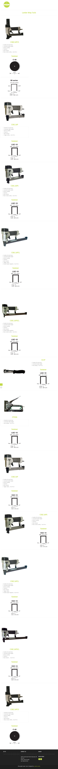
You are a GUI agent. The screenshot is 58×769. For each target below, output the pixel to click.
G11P (43, 360)
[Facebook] (41, 759)
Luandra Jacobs (37, 766)
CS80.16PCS (14, 42)
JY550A (14, 417)
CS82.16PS (43, 515)
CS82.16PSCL (14, 649)
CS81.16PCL (15, 253)
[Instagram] (39, 759)
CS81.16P (14, 125)
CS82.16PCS (14, 709)
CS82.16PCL (14, 581)
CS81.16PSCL (14, 321)
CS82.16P (14, 477)
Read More (15, 52)
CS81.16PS (14, 186)
